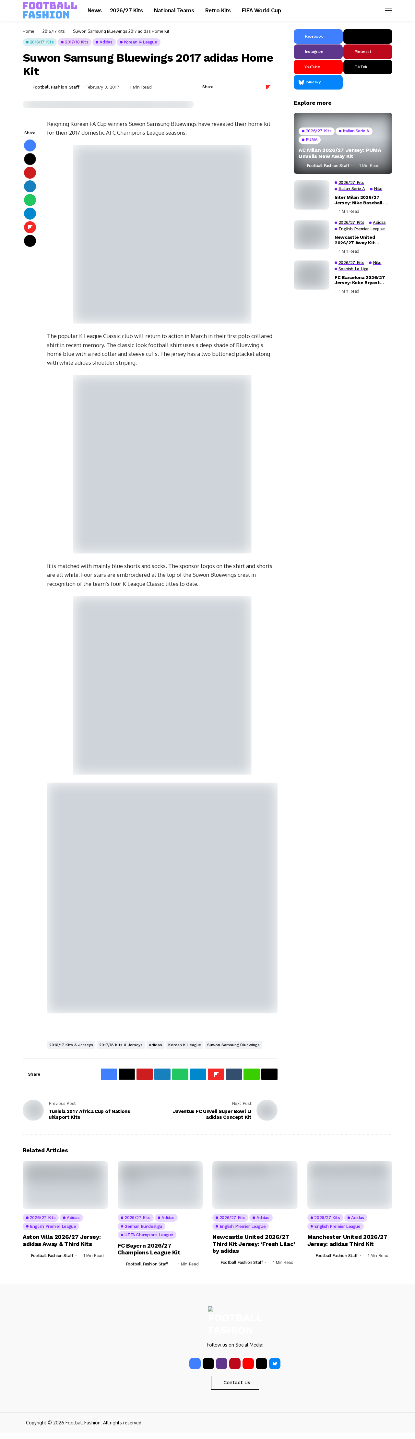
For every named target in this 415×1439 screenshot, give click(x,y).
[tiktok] (261, 1363)
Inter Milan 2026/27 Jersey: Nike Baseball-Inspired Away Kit (360, 200)
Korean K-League (184, 1045)
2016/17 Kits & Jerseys (71, 1045)
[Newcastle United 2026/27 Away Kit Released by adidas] (311, 234)
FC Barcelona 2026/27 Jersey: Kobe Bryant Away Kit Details (360, 280)
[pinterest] (235, 1363)
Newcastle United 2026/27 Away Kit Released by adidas (356, 240)
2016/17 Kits (53, 31)
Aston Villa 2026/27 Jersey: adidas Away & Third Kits (62, 1240)
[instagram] (221, 1363)
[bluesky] (274, 1363)
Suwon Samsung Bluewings (233, 1045)
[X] (367, 36)
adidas (155, 1045)
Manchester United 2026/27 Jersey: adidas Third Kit (347, 1240)
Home (28, 31)
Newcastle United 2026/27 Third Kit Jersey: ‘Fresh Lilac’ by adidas (253, 1243)
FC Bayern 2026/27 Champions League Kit (149, 1249)
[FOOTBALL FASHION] (50, 10)
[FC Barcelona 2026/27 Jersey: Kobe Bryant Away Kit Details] (311, 275)
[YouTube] (248, 1363)
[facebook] (195, 1363)
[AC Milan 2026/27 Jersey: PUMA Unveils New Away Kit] (343, 143)
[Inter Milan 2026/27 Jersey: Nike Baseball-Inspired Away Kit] (311, 195)
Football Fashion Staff (55, 87)
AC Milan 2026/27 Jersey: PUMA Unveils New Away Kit (340, 153)
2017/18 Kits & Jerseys (121, 1045)
